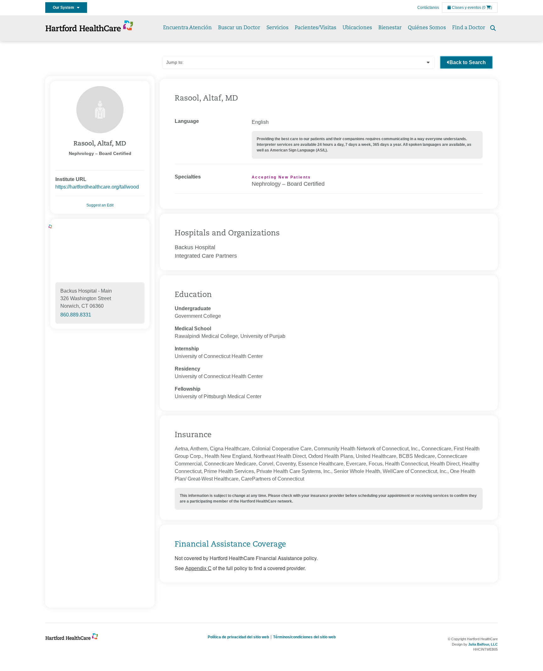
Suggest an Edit (99, 205)
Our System (65, 7)
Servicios (277, 27)
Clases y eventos (466, 7)
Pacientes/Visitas (315, 27)
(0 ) (487, 7)
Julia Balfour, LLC (483, 644)
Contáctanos (428, 7)
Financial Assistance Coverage (230, 544)
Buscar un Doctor (239, 27)
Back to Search (467, 62)
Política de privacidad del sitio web (238, 637)
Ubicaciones (357, 27)
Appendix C (198, 568)
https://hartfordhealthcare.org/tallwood (97, 187)
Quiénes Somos (427, 27)
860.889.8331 (75, 314)
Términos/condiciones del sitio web (304, 637)
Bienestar (390, 27)
